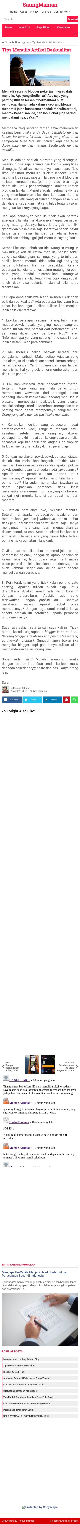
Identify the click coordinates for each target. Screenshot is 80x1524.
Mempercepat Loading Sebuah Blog (21, 1359)
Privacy (34, 11)
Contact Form (62, 11)
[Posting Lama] (72, 1058)
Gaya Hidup (43, 27)
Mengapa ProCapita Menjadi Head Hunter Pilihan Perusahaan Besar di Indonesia (35, 1274)
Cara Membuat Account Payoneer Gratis (23, 1384)
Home (13, 11)
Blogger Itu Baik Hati (13, 1372)
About (23, 11)
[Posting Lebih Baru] (7, 1058)
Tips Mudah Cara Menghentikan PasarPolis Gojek (28, 1397)
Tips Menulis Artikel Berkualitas (36, 50)
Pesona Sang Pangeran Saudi (18, 1410)
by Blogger (73, 1521)
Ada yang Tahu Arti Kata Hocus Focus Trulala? (27, 1378)
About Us (24, 27)
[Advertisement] (39, 885)
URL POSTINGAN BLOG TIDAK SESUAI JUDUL (26, 1416)
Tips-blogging (40, 691)
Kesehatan (63, 27)
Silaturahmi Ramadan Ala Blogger (20, 1391)
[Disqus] (40, 1120)
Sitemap (46, 11)
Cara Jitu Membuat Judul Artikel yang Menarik (26, 1403)
